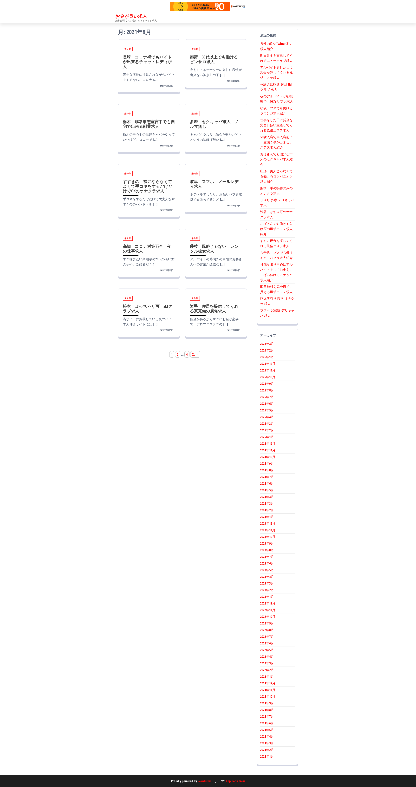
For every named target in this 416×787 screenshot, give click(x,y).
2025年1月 (267, 437)
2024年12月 (267, 443)
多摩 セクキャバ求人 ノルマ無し (214, 124)
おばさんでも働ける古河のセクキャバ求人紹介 (276, 159)
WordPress (204, 781)
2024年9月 (267, 463)
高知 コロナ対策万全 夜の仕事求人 (147, 248)
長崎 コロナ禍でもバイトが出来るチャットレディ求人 (147, 61)
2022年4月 (267, 656)
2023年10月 (267, 537)
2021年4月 (267, 736)
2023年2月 (267, 590)
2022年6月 (267, 643)
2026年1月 (267, 357)
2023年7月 (267, 556)
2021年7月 (267, 716)
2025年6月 (267, 403)
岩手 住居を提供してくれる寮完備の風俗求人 (214, 308)
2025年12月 (267, 363)
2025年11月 (267, 370)
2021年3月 (267, 743)
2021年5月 (267, 730)
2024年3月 (267, 503)
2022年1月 (267, 676)
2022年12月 (267, 603)
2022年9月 (267, 623)
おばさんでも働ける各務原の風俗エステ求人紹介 (276, 228)
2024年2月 (267, 510)
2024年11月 (267, 450)
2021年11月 (267, 690)
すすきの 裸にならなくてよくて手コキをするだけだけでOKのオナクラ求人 (147, 186)
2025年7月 (267, 397)
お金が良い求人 (131, 16)
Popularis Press (235, 781)
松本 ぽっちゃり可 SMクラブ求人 (147, 308)
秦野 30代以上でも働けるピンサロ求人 (214, 59)
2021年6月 (267, 723)
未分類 (127, 48)
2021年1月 (267, 756)
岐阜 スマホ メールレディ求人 (214, 184)
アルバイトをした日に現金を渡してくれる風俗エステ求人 (276, 72)
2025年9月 (267, 383)
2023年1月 (267, 596)
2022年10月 (267, 616)
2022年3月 (267, 663)
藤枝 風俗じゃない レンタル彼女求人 (214, 248)
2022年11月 (267, 610)
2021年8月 (267, 710)
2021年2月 (267, 750)
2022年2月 (267, 670)
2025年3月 (267, 423)
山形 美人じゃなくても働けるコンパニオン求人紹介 (276, 176)
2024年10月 (267, 457)
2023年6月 (267, 563)
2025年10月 (267, 377)
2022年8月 (267, 630)
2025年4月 (267, 417)
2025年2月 (267, 430)
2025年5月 (267, 410)
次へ (195, 354)
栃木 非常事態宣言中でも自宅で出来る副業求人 (149, 124)
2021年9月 (267, 703)
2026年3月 (267, 343)
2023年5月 (267, 570)
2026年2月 (267, 350)
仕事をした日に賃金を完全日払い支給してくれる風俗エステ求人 (276, 125)
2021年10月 (267, 696)
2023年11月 (267, 530)
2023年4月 (267, 576)
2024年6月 (267, 483)
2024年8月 (267, 470)
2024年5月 (267, 490)
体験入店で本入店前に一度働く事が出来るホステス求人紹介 (276, 142)
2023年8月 (267, 550)
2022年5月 (267, 650)
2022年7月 (267, 636)
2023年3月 (267, 583)
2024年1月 (267, 517)
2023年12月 (267, 523)
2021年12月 (267, 683)
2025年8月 (267, 390)
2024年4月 (267, 497)
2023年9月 (267, 543)
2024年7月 (267, 477)
